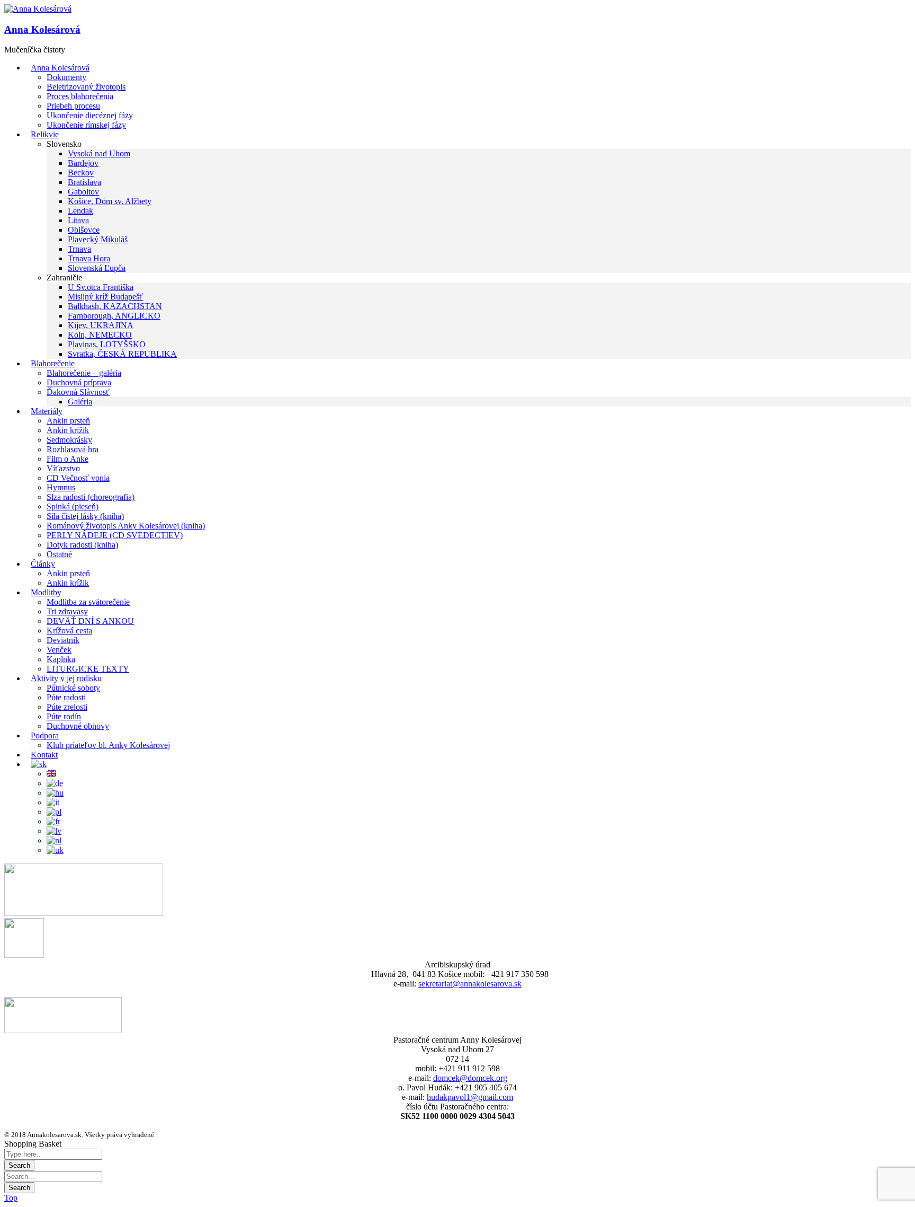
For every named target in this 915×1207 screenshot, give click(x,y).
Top (10, 1197)
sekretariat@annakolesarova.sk (470, 983)
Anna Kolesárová (42, 29)
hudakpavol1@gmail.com (470, 1097)
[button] (37, 9)
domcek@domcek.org (470, 1077)
